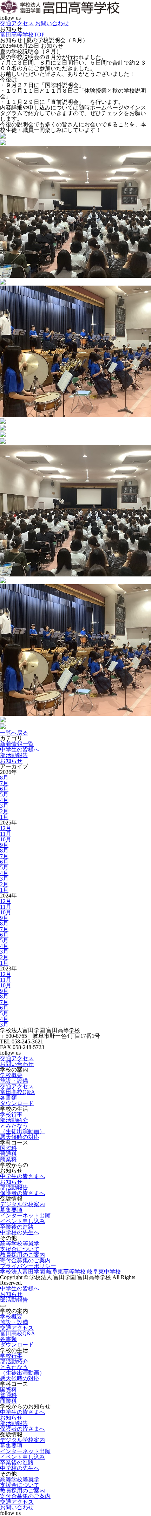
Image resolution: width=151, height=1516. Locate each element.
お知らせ (11, 761)
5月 (4, 794)
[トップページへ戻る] (59, 12)
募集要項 (11, 1210)
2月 (4, 811)
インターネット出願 (25, 1215)
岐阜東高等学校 (66, 1272)
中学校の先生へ (19, 1232)
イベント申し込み (22, 1221)
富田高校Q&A (17, 1092)
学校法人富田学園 (22, 1272)
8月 (4, 778)
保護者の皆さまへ (22, 1193)
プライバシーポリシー (28, 1266)
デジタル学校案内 (22, 1204)
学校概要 (11, 1075)
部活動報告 (14, 755)
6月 (4, 789)
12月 (5, 828)
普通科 (8, 1154)
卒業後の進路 (17, 1227)
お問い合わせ (52, 23)
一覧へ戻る (14, 733)
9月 (4, 845)
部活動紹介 (14, 1120)
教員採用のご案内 (22, 1255)
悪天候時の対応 (19, 1137)
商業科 (8, 1159)
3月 (4, 806)
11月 (5, 834)
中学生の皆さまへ (22, 1176)
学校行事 (11, 1114)
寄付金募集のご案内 (25, 1260)
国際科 (8, 1148)
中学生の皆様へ (19, 750)
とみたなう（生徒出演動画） (22, 1128)
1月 (4, 817)
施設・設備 (14, 1081)
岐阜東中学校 (104, 1272)
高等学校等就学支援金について (19, 1246)
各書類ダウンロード (17, 1100)
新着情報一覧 (17, 744)
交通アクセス (17, 23)
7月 (4, 783)
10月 (5, 839)
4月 (4, 800)
